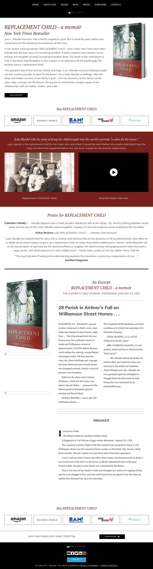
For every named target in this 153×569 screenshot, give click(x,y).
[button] (39, 172)
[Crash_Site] (27, 372)
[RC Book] (27, 315)
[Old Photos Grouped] (27, 444)
